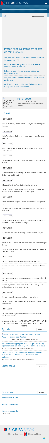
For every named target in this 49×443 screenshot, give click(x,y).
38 (38, 321)
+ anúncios (41, 366)
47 (18, 323)
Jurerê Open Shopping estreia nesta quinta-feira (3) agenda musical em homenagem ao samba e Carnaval (23, 344)
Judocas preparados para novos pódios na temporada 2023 (21, 72)
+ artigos (42, 392)
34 (27, 321)
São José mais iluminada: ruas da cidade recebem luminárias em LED (24, 58)
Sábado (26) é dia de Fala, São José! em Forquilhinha (19, 185)
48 (21, 323)
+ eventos (41, 329)
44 (10, 323)
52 (31, 323)
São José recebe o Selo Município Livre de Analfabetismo (21, 262)
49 (23, 323)
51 (29, 323)
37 (35, 321)
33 (25, 321)
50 (26, 323)
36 (33, 321)
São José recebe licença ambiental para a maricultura (20, 297)
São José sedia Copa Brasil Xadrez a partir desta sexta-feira (24, 78)
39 (40, 321)
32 (22, 321)
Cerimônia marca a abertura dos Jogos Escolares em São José (22, 233)
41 (46, 321)
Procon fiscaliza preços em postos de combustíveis (23, 50)
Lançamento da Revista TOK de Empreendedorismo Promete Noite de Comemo (30, 104)
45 (13, 323)
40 (43, 321)
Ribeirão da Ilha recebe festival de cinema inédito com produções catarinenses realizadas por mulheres (22, 354)
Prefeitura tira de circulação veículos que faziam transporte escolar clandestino (23, 85)
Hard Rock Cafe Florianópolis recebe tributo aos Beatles (25, 335)
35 (30, 321)
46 (16, 323)
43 (8, 323)
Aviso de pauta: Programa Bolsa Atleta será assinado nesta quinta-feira (22, 65)
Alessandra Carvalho (10, 397)
